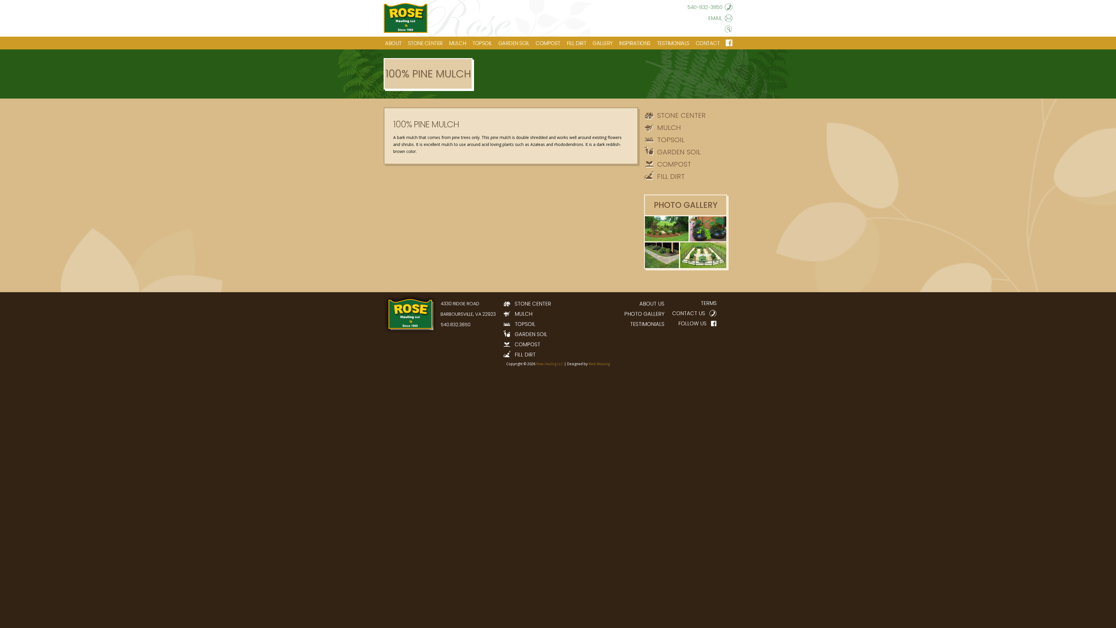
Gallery (603, 43)
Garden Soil (514, 43)
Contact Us (688, 313)
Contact (708, 43)
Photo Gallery (644, 313)
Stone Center (425, 43)
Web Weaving (599, 363)
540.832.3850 (456, 324)
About (393, 43)
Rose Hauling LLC (549, 363)
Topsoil (482, 43)
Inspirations (634, 43)
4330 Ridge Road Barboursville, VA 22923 (468, 308)
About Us (651, 303)
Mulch (457, 43)
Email (715, 18)
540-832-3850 (704, 7)
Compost (548, 43)
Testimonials (673, 43)
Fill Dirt (576, 43)
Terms (709, 303)
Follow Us (692, 323)
